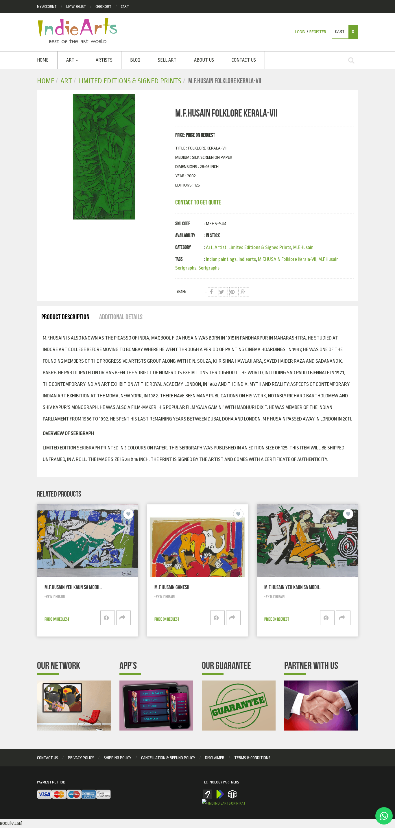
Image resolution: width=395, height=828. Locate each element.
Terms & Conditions (252, 757)
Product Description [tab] (65, 317)
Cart (125, 7)
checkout (103, 7)
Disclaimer (214, 757)
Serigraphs (208, 268)
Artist (220, 247)
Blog (135, 60)
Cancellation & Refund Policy (168, 757)
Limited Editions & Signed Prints (129, 81)
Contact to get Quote (198, 202)
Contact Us (244, 60)
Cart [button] (344, 31)
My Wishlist (76, 7)
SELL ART (167, 60)
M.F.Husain (303, 247)
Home (43, 60)
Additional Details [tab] (121, 317)
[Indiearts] (77, 31)
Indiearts (247, 259)
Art (70, 60)
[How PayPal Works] (74, 794)
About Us (204, 60)
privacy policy (81, 757)
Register (317, 31)
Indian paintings (221, 259)
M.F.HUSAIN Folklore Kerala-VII (287, 259)
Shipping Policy (117, 757)
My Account (47, 7)
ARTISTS (104, 60)
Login (300, 31)
